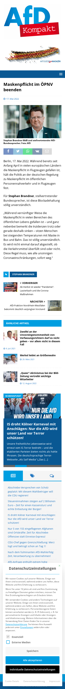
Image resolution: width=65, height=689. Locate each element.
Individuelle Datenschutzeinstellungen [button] (32, 669)
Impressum (54, 681)
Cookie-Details (12, 681)
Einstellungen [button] (26, 627)
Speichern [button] (32, 651)
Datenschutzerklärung (16, 624)
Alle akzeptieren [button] (32, 660)
